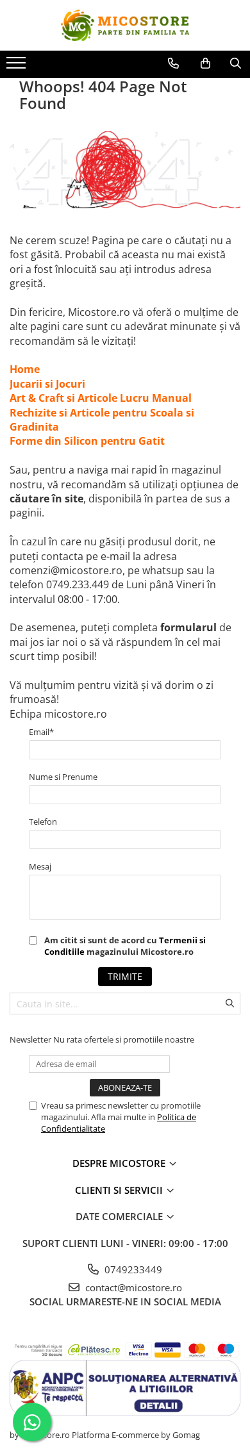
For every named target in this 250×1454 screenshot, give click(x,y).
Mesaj (40, 866)
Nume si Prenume (63, 776)
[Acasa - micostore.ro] (125, 25)
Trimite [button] (125, 976)
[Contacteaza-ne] (173, 63)
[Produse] (17, 66)
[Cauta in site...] (235, 63)
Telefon (43, 821)
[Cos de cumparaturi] (205, 63)
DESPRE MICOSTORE (120, 1163)
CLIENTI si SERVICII (120, 1190)
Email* (41, 732)
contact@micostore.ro (132, 1287)
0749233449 (132, 1269)
